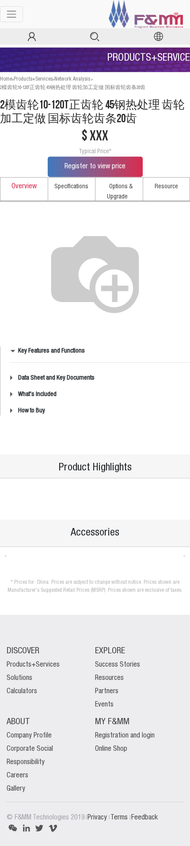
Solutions (19, 678)
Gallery (16, 789)
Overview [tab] (24, 186)
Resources (109, 678)
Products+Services (33, 79)
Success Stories (117, 665)
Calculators (22, 691)
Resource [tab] (166, 186)
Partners (106, 691)
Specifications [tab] (71, 186)
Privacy (98, 818)
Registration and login (125, 736)
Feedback (144, 818)
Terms (119, 818)
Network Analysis (72, 79)
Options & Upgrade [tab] (120, 191)
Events (104, 705)
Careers (17, 775)
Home (6, 79)
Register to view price (95, 166)
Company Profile (29, 736)
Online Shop (111, 749)
